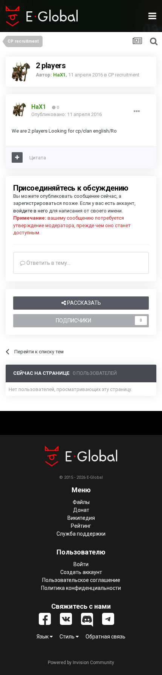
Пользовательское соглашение (81, 580)
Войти (81, 564)
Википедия (81, 518)
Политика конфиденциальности (81, 588)
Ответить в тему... (47, 263)
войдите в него (30, 211)
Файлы (81, 502)
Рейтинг (81, 526)
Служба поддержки (81, 534)
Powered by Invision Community (81, 662)
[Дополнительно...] (136, 111)
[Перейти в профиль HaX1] (20, 71)
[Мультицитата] (17, 157)
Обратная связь (105, 637)
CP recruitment (123, 75)
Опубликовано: (66, 114)
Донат (81, 510)
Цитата (37, 157)
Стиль (68, 637)
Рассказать (83, 303)
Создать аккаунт (81, 572)
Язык (43, 637)
